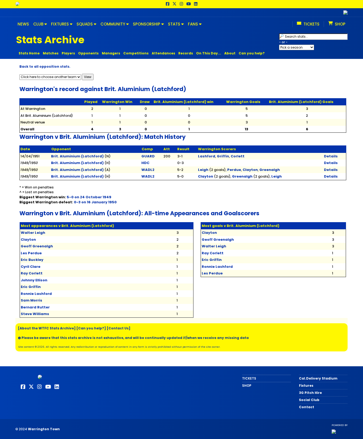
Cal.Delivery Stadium (318, 378)
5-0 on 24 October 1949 (89, 197)
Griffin (223, 156)
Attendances (163, 53)
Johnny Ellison (34, 280)
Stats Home (29, 53)
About (229, 53)
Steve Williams (35, 313)
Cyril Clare (30, 266)
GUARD (148, 156)
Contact (306, 407)
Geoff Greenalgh (37, 246)
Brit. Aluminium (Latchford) (77, 156)
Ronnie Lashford (36, 293)
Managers (111, 53)
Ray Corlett (32, 273)
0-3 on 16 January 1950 (95, 202)
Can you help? (252, 53)
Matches (50, 53)
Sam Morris (31, 300)
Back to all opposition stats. (44, 66)
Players (68, 53)
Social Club (309, 400)
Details (331, 156)
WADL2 (147, 169)
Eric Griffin (31, 286)
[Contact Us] (118, 328)
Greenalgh (269, 169)
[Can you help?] (91, 328)
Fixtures (306, 385)
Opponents (88, 53)
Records (185, 53)
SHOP (246, 385)
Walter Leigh (33, 232)
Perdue (234, 169)
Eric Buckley (32, 259)
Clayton (250, 169)
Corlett (237, 156)
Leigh (203, 169)
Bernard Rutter (35, 307)
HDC (145, 162)
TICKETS (249, 378)
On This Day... (208, 53)
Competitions (136, 53)
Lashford (206, 156)
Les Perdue (31, 253)
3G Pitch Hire (310, 392)
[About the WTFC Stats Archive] (47, 328)
